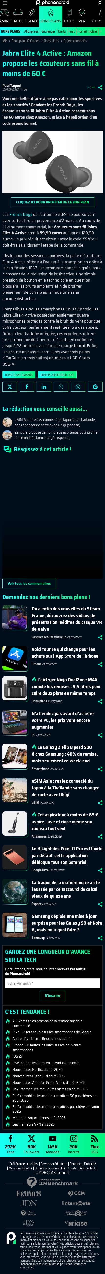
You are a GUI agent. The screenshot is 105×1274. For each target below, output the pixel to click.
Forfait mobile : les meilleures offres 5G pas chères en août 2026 (54, 1098)
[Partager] (100, 87)
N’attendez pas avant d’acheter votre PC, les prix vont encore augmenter (63, 720)
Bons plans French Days (57, 374)
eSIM (35, 802)
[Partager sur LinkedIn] (44, 387)
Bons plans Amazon (19, 374)
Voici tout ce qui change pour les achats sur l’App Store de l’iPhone (65, 652)
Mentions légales (20, 1168)
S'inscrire (52, 995)
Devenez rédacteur (54, 1164)
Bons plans (50, 21)
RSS (94, 1149)
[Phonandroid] (11, 1238)
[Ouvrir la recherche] (99, 3)
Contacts (75, 1164)
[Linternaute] (76, 1203)
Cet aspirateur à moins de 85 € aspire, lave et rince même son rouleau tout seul (65, 821)
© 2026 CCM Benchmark (53, 1172)
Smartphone (40, 768)
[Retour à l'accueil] (52, 2)
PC (33, 735)
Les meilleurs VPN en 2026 (33, 1124)
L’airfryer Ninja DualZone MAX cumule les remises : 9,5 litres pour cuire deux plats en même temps (66, 686)
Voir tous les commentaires (29, 583)
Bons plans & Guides (25, 41)
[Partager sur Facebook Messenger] (61, 387)
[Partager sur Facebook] (27, 387)
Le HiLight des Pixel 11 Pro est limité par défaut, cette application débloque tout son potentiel (67, 855)
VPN (82, 21)
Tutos (68, 21)
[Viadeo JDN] (28, 1223)
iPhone (37, 664)
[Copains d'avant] (76, 1213)
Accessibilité (88, 1168)
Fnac (71, 31)
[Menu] (5, 3)
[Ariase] (76, 1223)
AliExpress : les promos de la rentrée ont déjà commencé (47, 1023)
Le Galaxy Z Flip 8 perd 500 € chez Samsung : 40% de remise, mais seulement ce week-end (65, 754)
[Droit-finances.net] (28, 1213)
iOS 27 (17, 1056)
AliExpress (31, 31)
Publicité (90, 1164)
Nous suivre (95, 387)
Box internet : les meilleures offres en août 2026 (50, 1089)
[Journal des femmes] (28, 1194)
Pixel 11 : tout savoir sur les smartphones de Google (52, 1032)
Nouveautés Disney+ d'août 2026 (38, 1076)
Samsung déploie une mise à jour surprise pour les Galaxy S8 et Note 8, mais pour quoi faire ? (67, 923)
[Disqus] (52, 518)
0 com (91, 87)
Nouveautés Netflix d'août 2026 (37, 1069)
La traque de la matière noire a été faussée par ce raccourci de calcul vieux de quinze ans (66, 889)
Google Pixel (41, 870)
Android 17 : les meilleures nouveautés (42, 1038)
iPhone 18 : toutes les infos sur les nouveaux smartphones (46, 1047)
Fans (10, 1149)
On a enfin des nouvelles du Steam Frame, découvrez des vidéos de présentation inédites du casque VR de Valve (67, 619)
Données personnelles (50, 1168)
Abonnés (52, 1149)
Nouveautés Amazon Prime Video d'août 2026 (48, 1082)
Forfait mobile (87, 31)
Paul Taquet (11, 85)
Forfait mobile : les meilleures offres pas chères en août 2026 (55, 1109)
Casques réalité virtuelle (49, 637)
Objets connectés (75, 41)
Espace (32, 21)
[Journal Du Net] (28, 1203)
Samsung (38, 937)
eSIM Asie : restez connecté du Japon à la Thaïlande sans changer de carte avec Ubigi (65, 787)
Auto (18, 21)
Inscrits (73, 1149)
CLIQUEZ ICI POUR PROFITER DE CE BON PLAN (52, 202)
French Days (21, 214)
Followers (31, 1149)
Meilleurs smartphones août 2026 (39, 1117)
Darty (62, 31)
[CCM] (76, 1194)
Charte (72, 1168)
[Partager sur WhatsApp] (78, 387)
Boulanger (48, 31)
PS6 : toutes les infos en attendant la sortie (45, 1063)
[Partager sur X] (9, 387)
